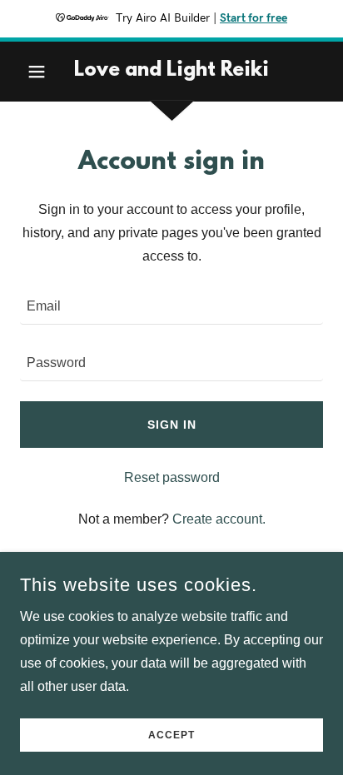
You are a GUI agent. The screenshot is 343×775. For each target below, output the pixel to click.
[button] (43, 71)
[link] (172, 71)
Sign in (171, 424)
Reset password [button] (172, 477)
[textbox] (171, 306)
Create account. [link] (219, 519)
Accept (171, 735)
